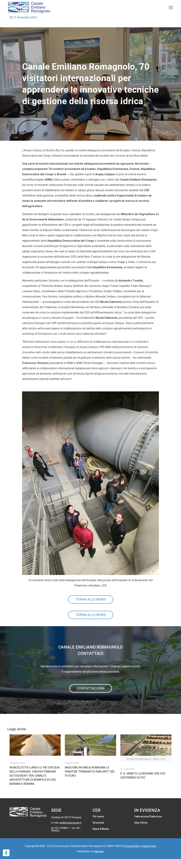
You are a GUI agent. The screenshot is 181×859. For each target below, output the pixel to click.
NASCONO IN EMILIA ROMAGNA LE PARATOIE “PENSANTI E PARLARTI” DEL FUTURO (90, 771)
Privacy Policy (132, 846)
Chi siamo (98, 816)
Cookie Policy (148, 846)
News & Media (101, 828)
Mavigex (99, 851)
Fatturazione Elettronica (148, 816)
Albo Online (140, 822)
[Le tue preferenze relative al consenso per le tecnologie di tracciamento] (6, 852)
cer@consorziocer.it (70, 822)
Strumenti (98, 822)
